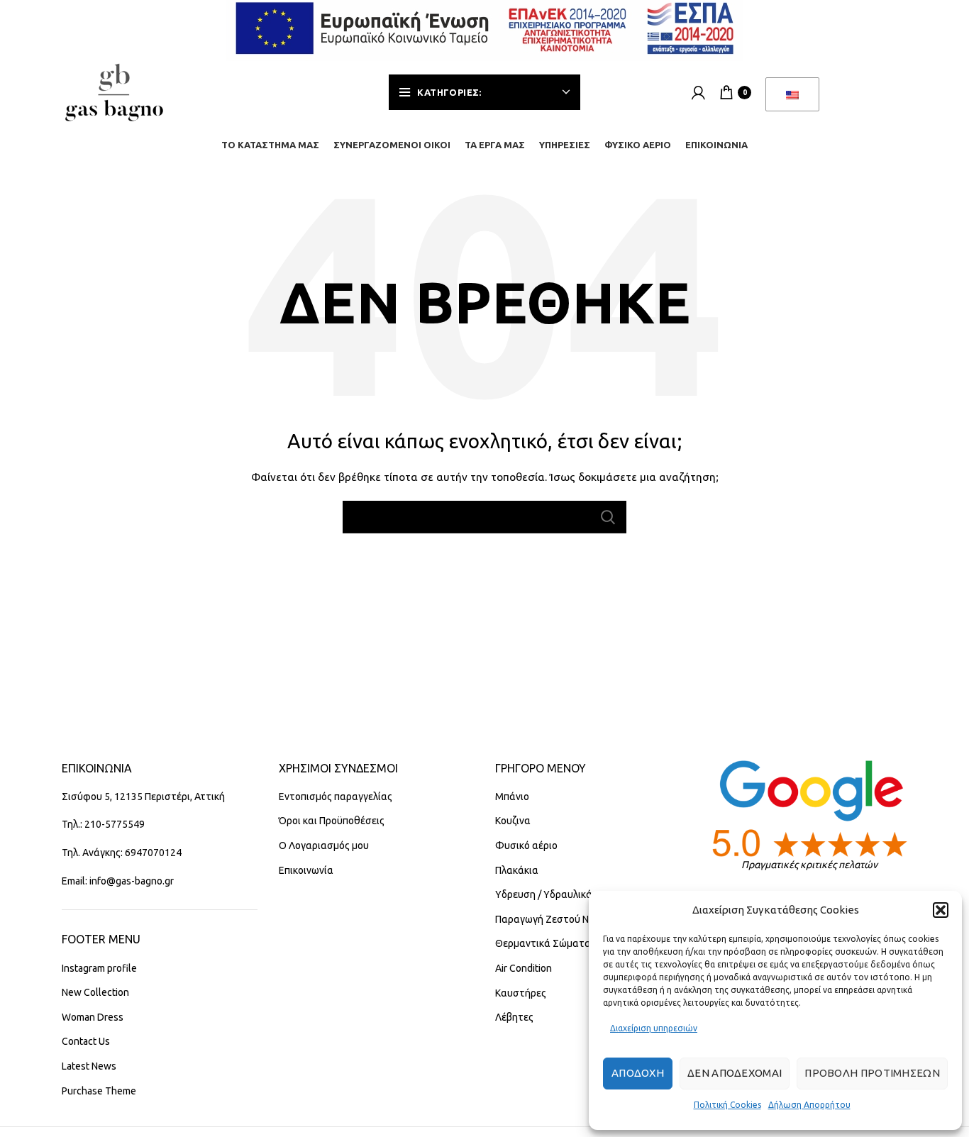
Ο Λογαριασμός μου (324, 845)
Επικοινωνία (306, 870)
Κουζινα (513, 820)
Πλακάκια (516, 870)
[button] (941, 910)
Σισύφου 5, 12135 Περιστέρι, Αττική (143, 796)
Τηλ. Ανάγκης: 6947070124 (122, 852)
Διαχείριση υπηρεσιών (653, 1028)
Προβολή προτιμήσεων (872, 1073)
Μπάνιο (512, 796)
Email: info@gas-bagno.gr (118, 881)
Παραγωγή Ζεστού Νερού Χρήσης (571, 919)
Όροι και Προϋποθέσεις (331, 820)
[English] (792, 94)
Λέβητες (514, 1017)
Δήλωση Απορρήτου (809, 1104)
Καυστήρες (520, 993)
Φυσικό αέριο (526, 845)
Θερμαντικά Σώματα (543, 943)
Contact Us (86, 1041)
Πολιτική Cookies (727, 1104)
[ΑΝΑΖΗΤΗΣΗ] (607, 517)
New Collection (95, 992)
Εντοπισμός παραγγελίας (335, 796)
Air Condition (523, 968)
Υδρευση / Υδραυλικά (543, 894)
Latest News (89, 1066)
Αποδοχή (637, 1073)
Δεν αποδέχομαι (734, 1073)
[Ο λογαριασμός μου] (698, 92)
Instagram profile (99, 968)
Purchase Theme (99, 1091)
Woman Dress (92, 1017)
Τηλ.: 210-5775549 (103, 824)
